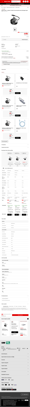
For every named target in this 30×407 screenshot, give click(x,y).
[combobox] (16, 1)
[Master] (6, 384)
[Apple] (4, 389)
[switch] (3, 168)
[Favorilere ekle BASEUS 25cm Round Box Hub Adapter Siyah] (19, 215)
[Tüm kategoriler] (2, 1)
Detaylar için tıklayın (7, 64)
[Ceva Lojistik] (3, 379)
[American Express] (9, 384)
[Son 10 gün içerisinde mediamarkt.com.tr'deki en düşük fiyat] (28, 32)
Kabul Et (15, 332)
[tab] (6, 306)
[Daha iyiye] (8, 342)
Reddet (19, 400)
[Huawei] (13, 389)
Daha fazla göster (4, 141)
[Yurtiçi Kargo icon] (9, 379)
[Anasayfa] (2, 7)
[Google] (8, 389)
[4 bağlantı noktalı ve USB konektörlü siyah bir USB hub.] (5, 324)
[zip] (15, 385)
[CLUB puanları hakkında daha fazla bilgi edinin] (9, 36)
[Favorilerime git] (25, 1)
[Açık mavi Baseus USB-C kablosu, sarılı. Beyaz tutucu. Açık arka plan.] (22, 123)
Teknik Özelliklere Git (4, 48)
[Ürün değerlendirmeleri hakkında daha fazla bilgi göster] (12, 162)
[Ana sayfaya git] (7, 1)
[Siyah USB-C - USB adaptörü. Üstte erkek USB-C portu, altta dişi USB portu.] (21, 78)
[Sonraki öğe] (27, 318)
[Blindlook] (3, 342)
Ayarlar (23, 400)
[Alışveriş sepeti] (27, 1)
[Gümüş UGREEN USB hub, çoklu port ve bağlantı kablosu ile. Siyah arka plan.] (22, 101)
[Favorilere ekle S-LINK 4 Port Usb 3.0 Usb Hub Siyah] (27, 215)
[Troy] (12, 384)
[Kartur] (6, 379)
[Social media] (23, 348)
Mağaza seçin (10, 54)
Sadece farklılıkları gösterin (9, 168)
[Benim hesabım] (23, 1)
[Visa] (3, 384)
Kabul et (26, 400)
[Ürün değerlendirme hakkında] (7, 298)
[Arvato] (12, 380)
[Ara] (12, 1)
